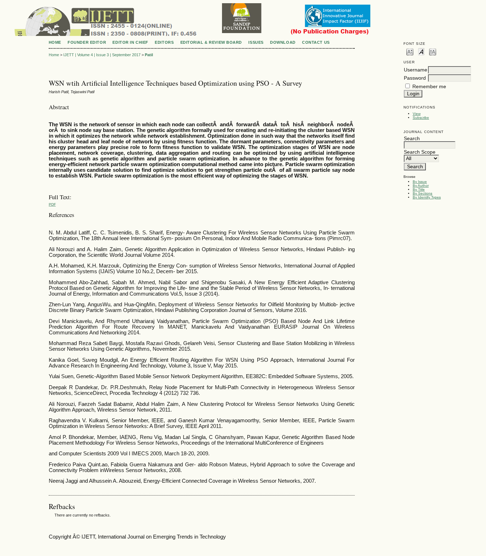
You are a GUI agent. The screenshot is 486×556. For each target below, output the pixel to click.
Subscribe (421, 118)
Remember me (429, 86)
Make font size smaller (409, 51)
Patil (149, 55)
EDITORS (164, 42)
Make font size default (421, 51)
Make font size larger (432, 51)
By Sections (422, 193)
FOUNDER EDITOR (87, 42)
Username (415, 70)
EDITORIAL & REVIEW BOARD (211, 42)
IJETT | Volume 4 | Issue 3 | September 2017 (102, 55)
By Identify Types (427, 197)
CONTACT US (316, 42)
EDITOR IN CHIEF (130, 42)
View (417, 114)
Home (55, 42)
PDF (52, 204)
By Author (421, 185)
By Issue (420, 182)
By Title (419, 189)
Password (415, 78)
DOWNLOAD (282, 42)
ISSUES (255, 42)
